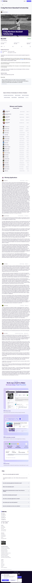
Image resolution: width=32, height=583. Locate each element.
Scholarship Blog (3, 536)
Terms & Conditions (3, 529)
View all (27, 97)
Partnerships (2, 565)
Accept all (5, 580)
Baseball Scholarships (21, 97)
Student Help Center (3, 538)
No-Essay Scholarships (4, 549)
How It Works (2, 526)
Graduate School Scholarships (5, 547)
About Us (2, 560)
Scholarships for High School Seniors (8, 95)
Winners (2, 537)
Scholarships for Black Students (5, 556)
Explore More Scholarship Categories (6, 557)
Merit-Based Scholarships (4, 550)
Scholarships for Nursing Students (5, 548)
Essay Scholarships (14, 97)
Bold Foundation (3, 527)
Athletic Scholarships (17, 95)
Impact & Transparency (4, 567)
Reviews (2, 566)
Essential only (13, 580)
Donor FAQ (2, 528)
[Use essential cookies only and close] (16, 574)
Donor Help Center (3, 530)
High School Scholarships (25, 95)
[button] (16, 474)
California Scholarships (7, 97)
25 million (22, 59)
